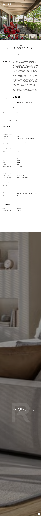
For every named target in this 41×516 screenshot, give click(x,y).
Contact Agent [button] (20, 54)
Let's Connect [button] (21, 416)
